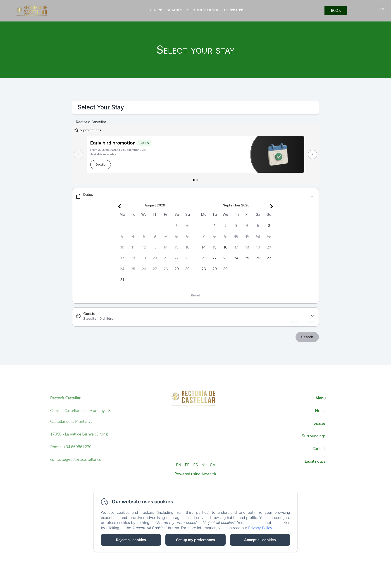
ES (195, 465)
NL (203, 465)
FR (187, 465)
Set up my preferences (195, 539)
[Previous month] (119, 206)
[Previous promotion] (78, 154)
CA (212, 465)
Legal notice (315, 461)
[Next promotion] (312, 154)
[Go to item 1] (194, 180)
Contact (319, 448)
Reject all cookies (131, 539)
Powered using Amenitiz (195, 474)
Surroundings (203, 10)
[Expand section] (312, 316)
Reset (195, 295)
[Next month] (271, 206)
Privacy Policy (260, 527)
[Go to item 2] (197, 180)
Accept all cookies (260, 539)
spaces (174, 10)
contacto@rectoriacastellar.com (77, 459)
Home (320, 410)
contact (233, 10)
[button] (176, 225)
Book (336, 11)
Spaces (320, 423)
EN (178, 465)
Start (155, 10)
